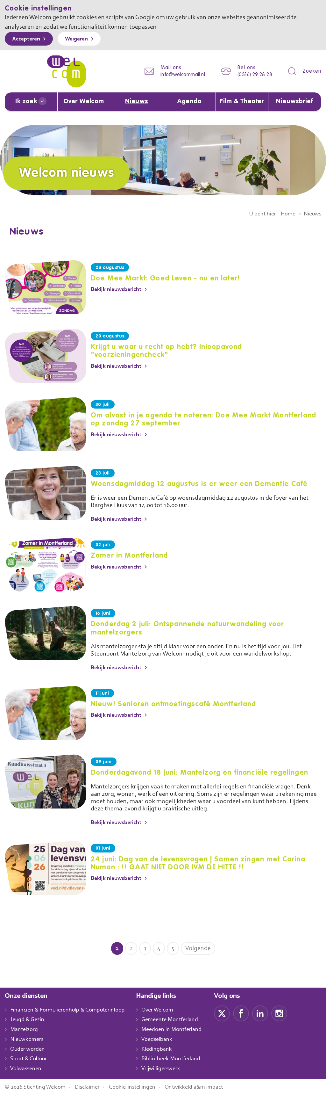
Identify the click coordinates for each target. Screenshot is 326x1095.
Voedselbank (156, 1039)
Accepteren (26, 39)
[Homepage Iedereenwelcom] (67, 71)
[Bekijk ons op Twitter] (222, 1013)
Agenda (189, 101)
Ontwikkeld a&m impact (194, 1087)
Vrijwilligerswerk (160, 1069)
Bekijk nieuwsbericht (116, 290)
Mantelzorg (24, 1030)
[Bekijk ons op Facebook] (241, 1013)
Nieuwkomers (26, 1039)
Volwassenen (25, 1069)
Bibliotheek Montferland (170, 1059)
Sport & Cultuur (28, 1059)
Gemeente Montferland (169, 1020)
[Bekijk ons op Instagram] (279, 1013)
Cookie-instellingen (132, 1087)
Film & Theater (242, 101)
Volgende (198, 948)
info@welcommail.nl (182, 74)
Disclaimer (87, 1087)
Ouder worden (27, 1049)
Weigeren (76, 39)
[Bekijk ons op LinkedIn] (260, 1013)
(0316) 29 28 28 (254, 74)
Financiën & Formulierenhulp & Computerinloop (67, 1010)
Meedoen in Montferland (171, 1030)
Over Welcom (83, 101)
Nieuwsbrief (294, 101)
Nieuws (136, 101)
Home (288, 214)
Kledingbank (156, 1049)
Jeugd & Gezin (27, 1020)
